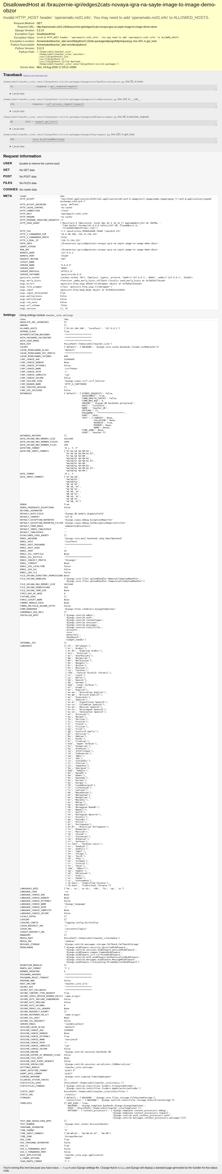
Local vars (18, 93)
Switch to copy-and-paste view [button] (35, 75)
